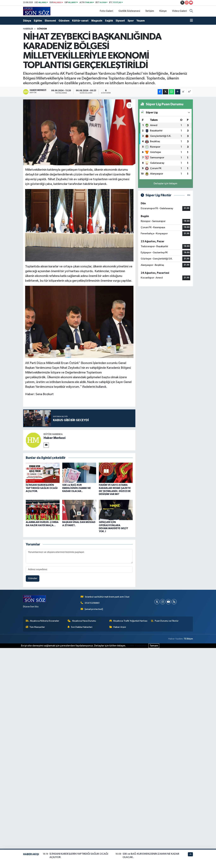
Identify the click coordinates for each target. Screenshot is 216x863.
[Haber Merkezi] (33, 440)
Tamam (154, 645)
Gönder (32, 578)
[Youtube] (168, 601)
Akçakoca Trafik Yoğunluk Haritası (130, 621)
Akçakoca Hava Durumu (84, 621)
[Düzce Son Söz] (36, 11)
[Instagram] (162, 601)
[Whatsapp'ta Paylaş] (171, 91)
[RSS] (174, 601)
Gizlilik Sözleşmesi (129, 11)
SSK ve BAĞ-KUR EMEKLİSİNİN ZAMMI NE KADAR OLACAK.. (76, 488)
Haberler (28, 29)
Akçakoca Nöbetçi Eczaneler (44, 621)
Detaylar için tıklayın (165, 183)
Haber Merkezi (54, 437)
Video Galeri (179, 11)
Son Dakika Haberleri (81, 627)
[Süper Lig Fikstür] (188, 195)
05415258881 (92, 603)
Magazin (96, 20)
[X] (157, 601)
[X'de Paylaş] (165, 91)
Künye (163, 11)
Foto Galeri (106, 11)
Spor (131, 20)
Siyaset (120, 20)
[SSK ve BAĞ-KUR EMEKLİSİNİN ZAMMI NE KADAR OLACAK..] (79, 472)
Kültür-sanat (80, 20)
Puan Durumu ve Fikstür (167, 621)
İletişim (149, 11)
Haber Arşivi (119, 627)
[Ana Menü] (191, 21)
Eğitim (38, 20)
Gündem (64, 20)
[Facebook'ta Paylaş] (160, 91)
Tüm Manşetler (37, 627)
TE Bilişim (188, 639)
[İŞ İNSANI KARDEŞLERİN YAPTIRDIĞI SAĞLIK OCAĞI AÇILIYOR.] (43, 472)
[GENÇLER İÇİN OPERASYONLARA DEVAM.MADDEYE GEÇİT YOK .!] (116, 510)
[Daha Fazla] (177, 91)
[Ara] (191, 11)
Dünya (27, 20)
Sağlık (109, 20)
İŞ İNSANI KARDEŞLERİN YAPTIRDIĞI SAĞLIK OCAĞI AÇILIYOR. (42, 488)
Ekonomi (50, 20)
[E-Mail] (46, 445)
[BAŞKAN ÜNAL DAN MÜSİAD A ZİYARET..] (79, 510)
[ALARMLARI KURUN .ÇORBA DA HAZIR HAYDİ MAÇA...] (43, 510)
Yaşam (140, 20)
